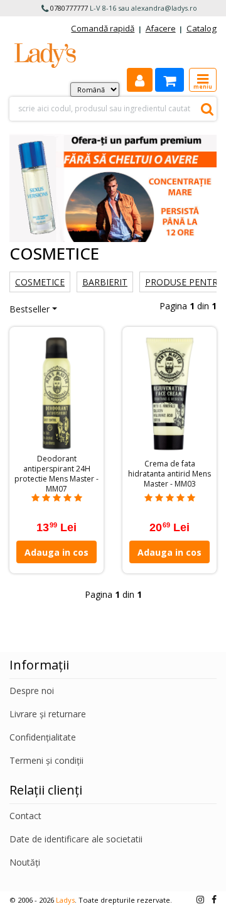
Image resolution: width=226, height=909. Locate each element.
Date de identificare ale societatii (76, 839)
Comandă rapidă (102, 28)
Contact (25, 816)
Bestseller (29, 309)
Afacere (161, 28)
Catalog (201, 28)
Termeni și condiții (46, 760)
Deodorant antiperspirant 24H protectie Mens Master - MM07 (56, 474)
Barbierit (104, 282)
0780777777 (69, 8)
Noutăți (24, 862)
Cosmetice (40, 282)
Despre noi (31, 691)
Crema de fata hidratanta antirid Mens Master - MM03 (169, 474)
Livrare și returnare (47, 714)
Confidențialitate (42, 737)
